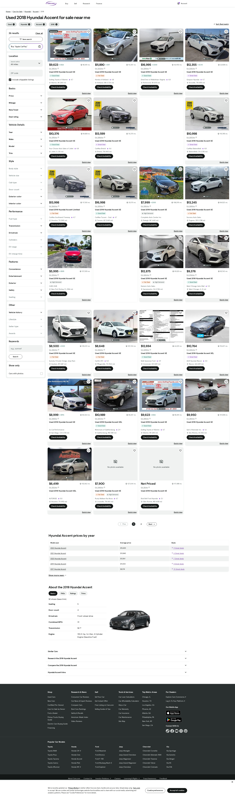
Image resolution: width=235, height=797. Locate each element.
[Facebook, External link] (172, 731)
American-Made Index (79, 717)
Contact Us (88, 778)
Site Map (122, 721)
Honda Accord (76, 759)
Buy (66, 3)
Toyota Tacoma (53, 759)
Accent (36, 11)
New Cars (51, 701)
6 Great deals (178, 553)
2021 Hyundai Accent (58, 553)
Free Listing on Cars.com (104, 705)
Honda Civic (75, 755)
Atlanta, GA (146, 713)
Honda (73, 747)
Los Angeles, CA (148, 705)
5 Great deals (178, 564)
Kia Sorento (171, 755)
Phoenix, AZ (146, 709)
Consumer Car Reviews (80, 697)
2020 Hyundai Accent (58, 558)
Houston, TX (146, 701)
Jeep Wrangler (124, 751)
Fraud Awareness (149, 778)
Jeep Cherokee (125, 767)
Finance (99, 3)
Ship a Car (122, 705)
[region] (117, 788)
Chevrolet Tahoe (149, 763)
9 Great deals (178, 548)
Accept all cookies (177, 790)
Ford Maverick (100, 751)
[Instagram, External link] (181, 731)
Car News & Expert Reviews (81, 701)
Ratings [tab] (73, 593)
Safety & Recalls (77, 713)
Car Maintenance (125, 717)
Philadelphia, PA (148, 717)
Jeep (121, 747)
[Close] (232, 782)
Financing (51, 728)
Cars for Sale (17, 11)
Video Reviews (76, 721)
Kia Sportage (171, 751)
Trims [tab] (83, 593)
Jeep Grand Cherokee (127, 755)
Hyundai (27, 11)
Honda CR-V (76, 751)
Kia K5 (169, 763)
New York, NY (147, 721)
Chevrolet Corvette (150, 751)
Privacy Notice (73, 788)
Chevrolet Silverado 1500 (152, 755)
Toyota (50, 747)
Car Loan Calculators (126, 697)
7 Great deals (178, 558)
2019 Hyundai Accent (58, 564)
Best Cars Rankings (78, 709)
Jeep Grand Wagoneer (127, 763)
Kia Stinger (171, 759)
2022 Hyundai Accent (58, 548)
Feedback (163, 778)
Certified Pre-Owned (56, 705)
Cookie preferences (155, 790)
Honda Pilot (75, 763)
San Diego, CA (147, 725)
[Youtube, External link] (176, 731)
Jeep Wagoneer (125, 759)
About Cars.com (74, 778)
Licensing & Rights (131, 778)
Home (8, 11)
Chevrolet (147, 747)
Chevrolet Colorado (150, 767)
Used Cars (51, 697)
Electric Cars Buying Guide (58, 724)
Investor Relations (102, 778)
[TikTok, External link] (167, 731)
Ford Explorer (100, 767)
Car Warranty (124, 709)
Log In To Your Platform (174, 701)
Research (86, 3)
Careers (118, 778)
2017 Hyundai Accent (58, 569)
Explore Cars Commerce (175, 697)
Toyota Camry (53, 763)
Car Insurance (124, 713)
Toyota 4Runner (54, 767)
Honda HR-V (76, 767)
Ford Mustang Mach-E (103, 763)
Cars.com (136, 788)
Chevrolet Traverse (150, 759)
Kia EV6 (169, 767)
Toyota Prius (52, 755)
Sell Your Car (99, 697)
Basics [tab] (53, 593)
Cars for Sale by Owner (56, 709)
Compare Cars (76, 705)
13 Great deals (178, 569)
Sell (75, 3)
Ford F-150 (99, 759)
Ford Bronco (100, 755)
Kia (168, 747)
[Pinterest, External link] (185, 731)
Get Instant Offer (101, 701)
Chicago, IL (146, 697)
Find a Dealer (53, 713)
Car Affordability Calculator (129, 701)
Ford (97, 747)
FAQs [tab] (63, 593)
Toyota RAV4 (52, 751)
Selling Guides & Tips (102, 709)
